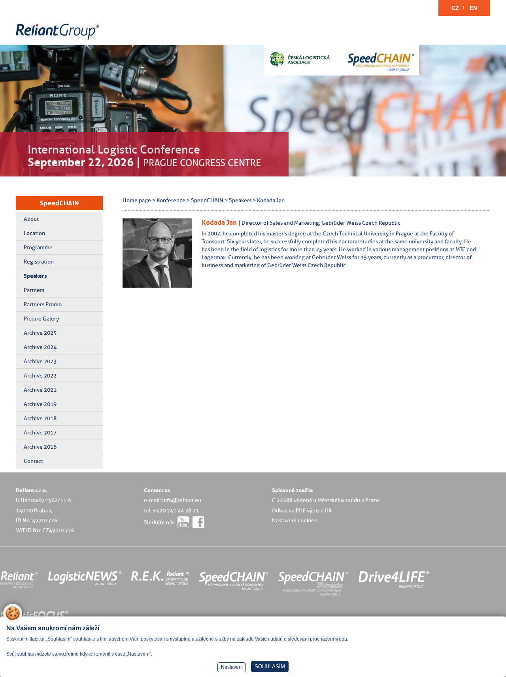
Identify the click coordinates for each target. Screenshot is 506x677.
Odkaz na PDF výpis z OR (302, 510)
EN (473, 8)
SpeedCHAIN (59, 203)
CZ (455, 8)
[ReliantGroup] (58, 40)
